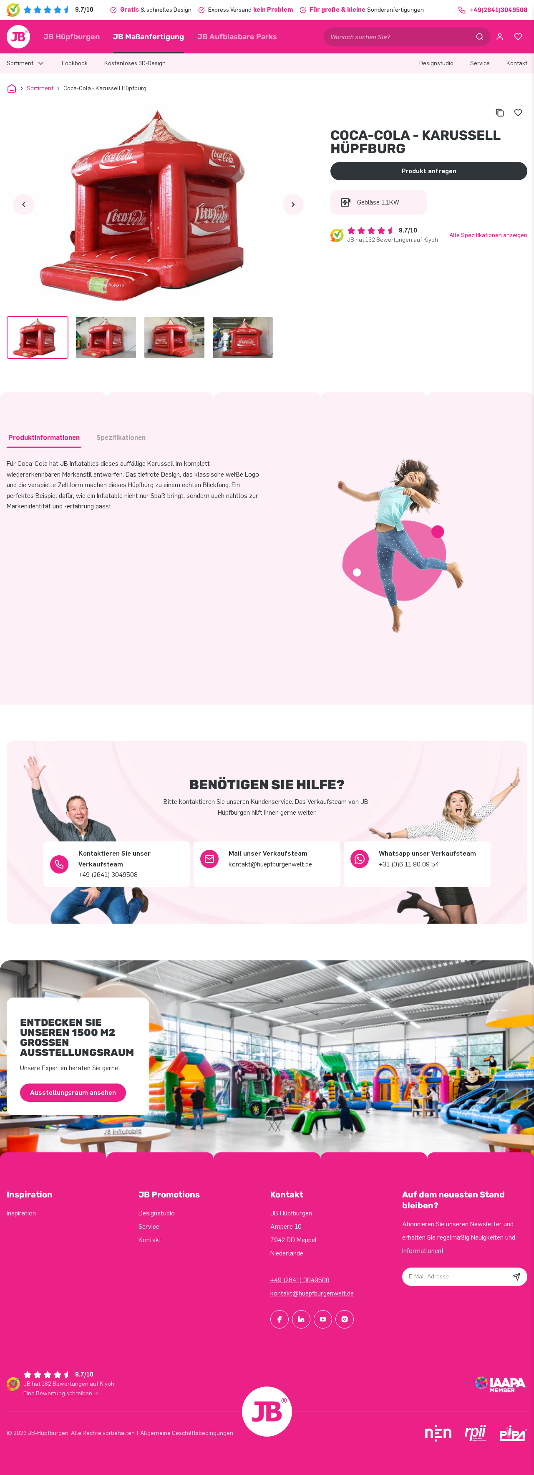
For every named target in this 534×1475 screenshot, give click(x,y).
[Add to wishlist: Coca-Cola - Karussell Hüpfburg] (518, 113)
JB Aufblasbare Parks (237, 36)
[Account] (500, 37)
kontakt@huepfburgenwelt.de (312, 1293)
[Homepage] (18, 36)
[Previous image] (23, 204)
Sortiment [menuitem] (20, 63)
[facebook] (279, 1319)
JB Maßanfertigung (148, 36)
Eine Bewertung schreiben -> (61, 1393)
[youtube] (323, 1319)
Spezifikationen (121, 438)
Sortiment (40, 88)
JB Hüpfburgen (71, 36)
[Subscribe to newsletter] (516, 1277)
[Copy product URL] (500, 113)
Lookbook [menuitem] (75, 63)
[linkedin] (301, 1319)
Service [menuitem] (480, 63)
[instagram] (344, 1319)
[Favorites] (518, 37)
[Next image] (293, 204)
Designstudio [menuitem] (436, 63)
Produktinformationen (44, 438)
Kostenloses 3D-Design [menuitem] (135, 63)
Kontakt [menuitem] (516, 63)
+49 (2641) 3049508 (300, 1280)
